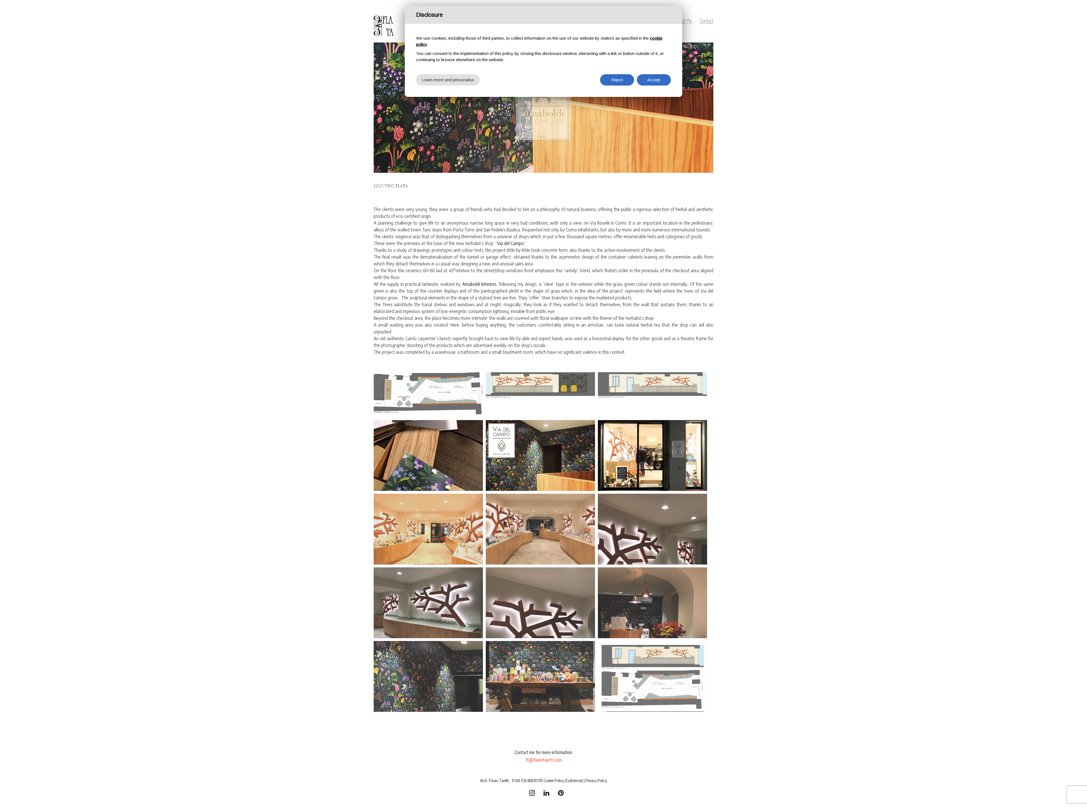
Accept (653, 79)
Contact (706, 21)
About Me (683, 21)
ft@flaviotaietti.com (544, 760)
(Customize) (574, 780)
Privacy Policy (596, 780)
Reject (617, 79)
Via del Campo (510, 243)
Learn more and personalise (448, 79)
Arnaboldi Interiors (479, 284)
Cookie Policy (554, 780)
